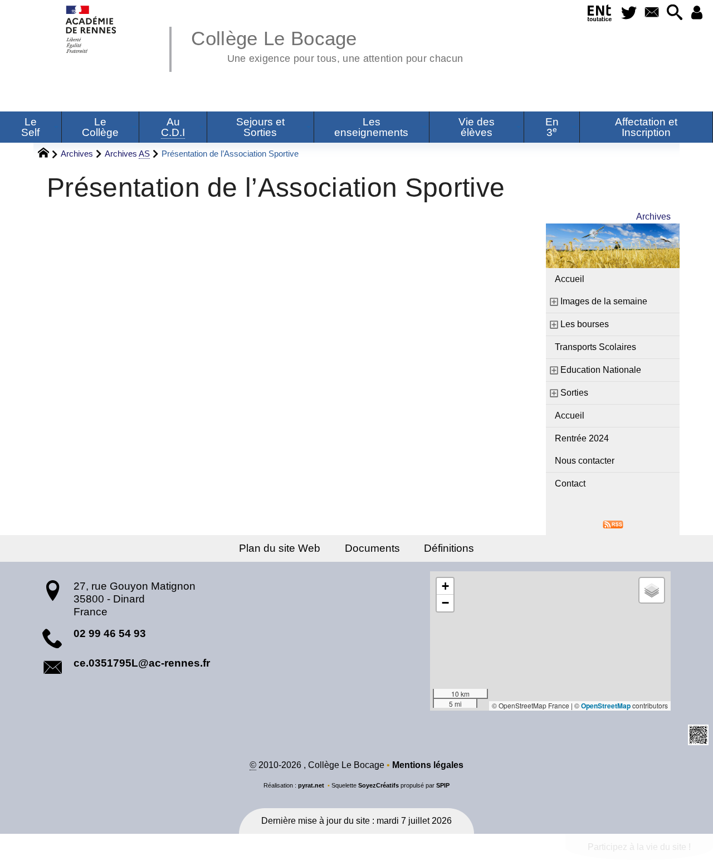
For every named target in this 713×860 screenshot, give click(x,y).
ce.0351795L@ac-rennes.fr (142, 663)
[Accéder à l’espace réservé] (697, 13)
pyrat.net (311, 785)
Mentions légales (427, 765)
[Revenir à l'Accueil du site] (48, 154)
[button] (674, 13)
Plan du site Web (279, 548)
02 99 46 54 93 (110, 633)
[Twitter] (628, 13)
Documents (372, 548)
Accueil (569, 279)
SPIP (443, 785)
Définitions (449, 548)
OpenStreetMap (606, 706)
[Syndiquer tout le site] (613, 523)
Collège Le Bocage (327, 44)
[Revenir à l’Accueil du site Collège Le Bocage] (92, 29)
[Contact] (651, 13)
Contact (570, 483)
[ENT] (599, 15)
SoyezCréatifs (378, 785)
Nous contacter (584, 460)
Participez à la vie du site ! (639, 847)
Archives (77, 153)
